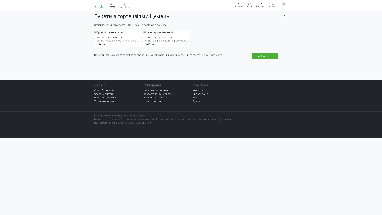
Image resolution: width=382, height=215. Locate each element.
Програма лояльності (106, 97)
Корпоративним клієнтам (158, 94)
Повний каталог (263, 56)
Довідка (197, 101)
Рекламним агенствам (156, 97)
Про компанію (200, 94)
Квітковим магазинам (156, 90)
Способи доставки (104, 90)
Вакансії (197, 97)
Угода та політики (104, 101)
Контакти (198, 90)
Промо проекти (152, 101)
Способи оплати (103, 94)
